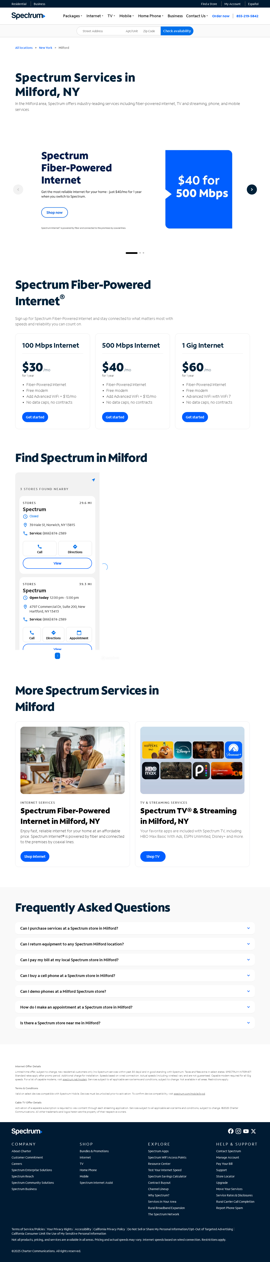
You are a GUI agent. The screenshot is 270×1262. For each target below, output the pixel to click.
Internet (85, 1157)
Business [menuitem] (175, 15)
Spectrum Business (24, 1189)
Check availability (177, 31)
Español (253, 4)
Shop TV (152, 856)
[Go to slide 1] (132, 253)
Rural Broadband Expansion (166, 1208)
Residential (19, 4)
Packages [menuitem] (73, 15)
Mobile (84, 1176)
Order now (221, 16)
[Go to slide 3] (143, 253)
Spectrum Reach (23, 1176)
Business (39, 4)
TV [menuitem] (112, 15)
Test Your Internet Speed (164, 1170)
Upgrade (222, 1183)
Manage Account (227, 1157)
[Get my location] (93, 480)
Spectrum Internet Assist (96, 1183)
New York (45, 48)
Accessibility (83, 1229)
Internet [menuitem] (95, 15)
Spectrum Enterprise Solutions (32, 1170)
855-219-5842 (247, 16)
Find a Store (209, 4)
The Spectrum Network (163, 1214)
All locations (24, 48)
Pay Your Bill (224, 1164)
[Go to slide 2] (140, 253)
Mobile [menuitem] (127, 15)
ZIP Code (151, 26)
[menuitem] (19, 3)
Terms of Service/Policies (28, 1229)
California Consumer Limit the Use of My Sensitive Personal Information (59, 1233)
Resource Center (159, 1164)
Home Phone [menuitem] (151, 15)
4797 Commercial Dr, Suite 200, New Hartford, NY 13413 (57, 608)
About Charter (21, 1151)
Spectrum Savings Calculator (167, 1176)
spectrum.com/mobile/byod (189, 1093)
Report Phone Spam (229, 1208)
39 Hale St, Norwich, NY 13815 (52, 524)
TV (82, 1164)
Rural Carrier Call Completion (235, 1202)
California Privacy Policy (109, 1229)
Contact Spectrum (228, 1151)
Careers (17, 1164)
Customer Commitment (27, 1157)
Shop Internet (35, 856)
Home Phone (88, 1170)
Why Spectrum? (158, 1195)
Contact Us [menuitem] (197, 15)
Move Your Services (229, 1189)
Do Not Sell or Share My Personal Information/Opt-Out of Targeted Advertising (180, 1229)
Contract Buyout (159, 1183)
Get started (35, 417)
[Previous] (18, 189)
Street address (88, 26)
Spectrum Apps (158, 1151)
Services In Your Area (162, 1202)
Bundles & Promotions (94, 1151)
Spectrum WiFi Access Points (167, 1157)
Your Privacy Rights (60, 1229)
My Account (232, 4)
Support (221, 1170)
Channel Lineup (158, 1189)
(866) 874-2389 (48, 533)
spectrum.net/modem (75, 1079)
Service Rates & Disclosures (234, 1195)
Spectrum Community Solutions (33, 1183)
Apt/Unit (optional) (135, 28)
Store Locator (225, 1176)
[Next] (252, 189)
